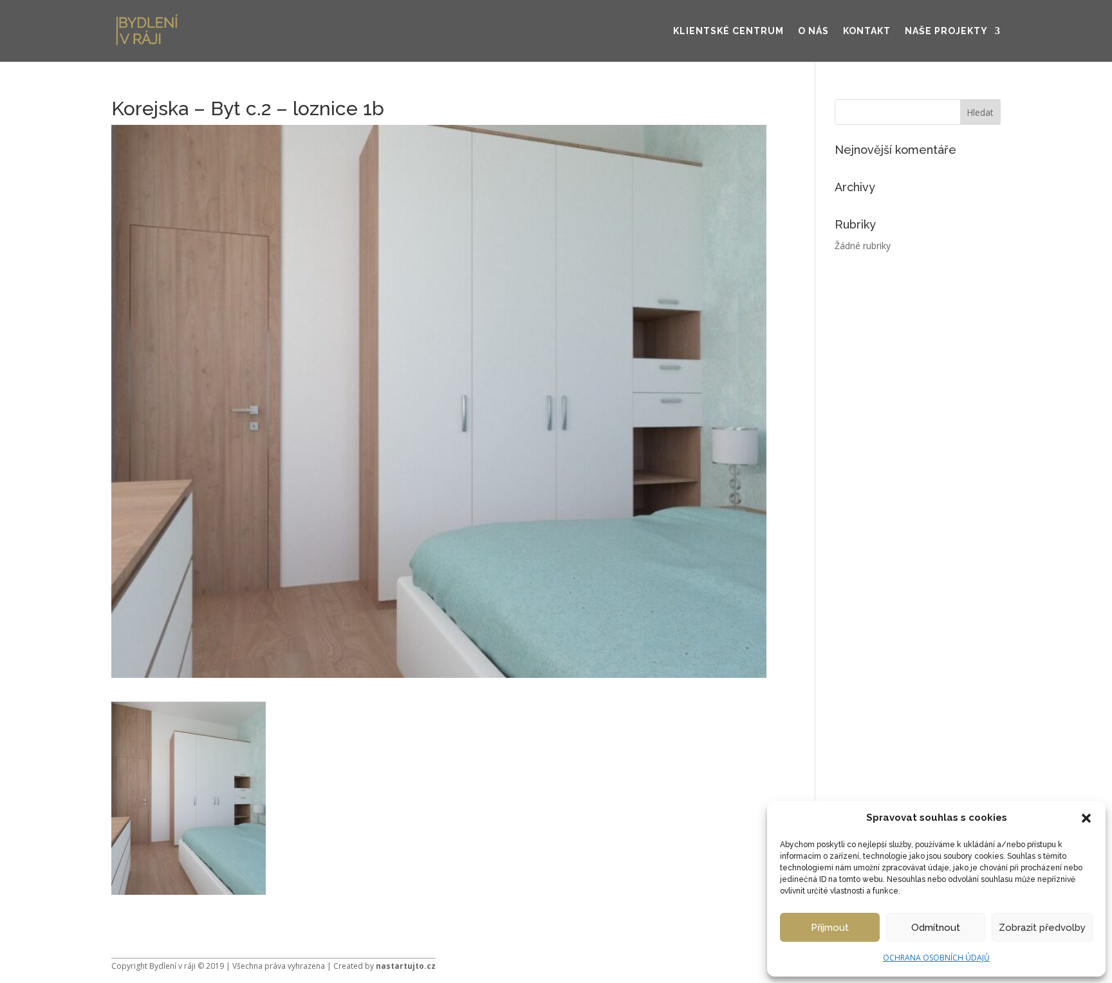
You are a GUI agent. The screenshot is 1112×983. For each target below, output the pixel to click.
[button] (1086, 818)
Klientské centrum (728, 31)
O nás (813, 31)
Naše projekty (946, 31)
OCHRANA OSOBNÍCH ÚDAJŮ (936, 957)
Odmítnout (935, 927)
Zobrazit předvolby (1042, 927)
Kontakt (867, 31)
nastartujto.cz (406, 965)
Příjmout (830, 927)
